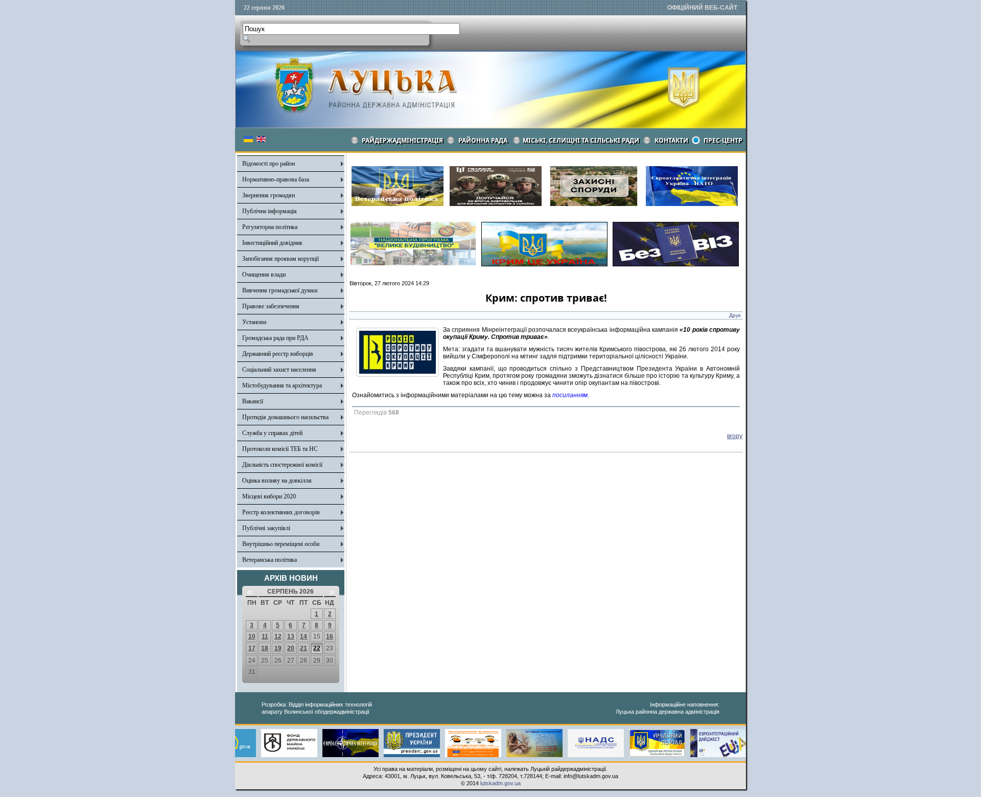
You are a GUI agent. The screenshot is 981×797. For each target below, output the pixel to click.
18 (264, 648)
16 (329, 636)
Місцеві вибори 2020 (269, 496)
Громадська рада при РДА (275, 337)
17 (251, 648)
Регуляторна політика (269, 227)
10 (251, 636)
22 (316, 648)
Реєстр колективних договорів (281, 512)
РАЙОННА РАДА (482, 140)
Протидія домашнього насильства (285, 417)
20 (290, 648)
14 (303, 636)
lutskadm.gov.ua (500, 783)
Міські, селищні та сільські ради (581, 140)
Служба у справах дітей (272, 433)
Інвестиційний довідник (272, 242)
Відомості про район (268, 163)
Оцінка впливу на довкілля (277, 480)
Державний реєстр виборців (277, 353)
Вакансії (252, 401)
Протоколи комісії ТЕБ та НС (280, 448)
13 (290, 636)
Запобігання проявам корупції (280, 258)
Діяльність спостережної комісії (282, 464)
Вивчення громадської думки (279, 290)
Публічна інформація (269, 211)
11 (265, 636)
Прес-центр (723, 140)
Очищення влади (264, 274)
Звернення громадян (268, 195)
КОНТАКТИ (671, 140)
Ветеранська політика (269, 559)
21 (303, 648)
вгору (734, 436)
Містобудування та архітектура (282, 385)
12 (278, 636)
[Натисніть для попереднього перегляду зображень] (397, 374)
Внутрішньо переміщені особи (280, 544)
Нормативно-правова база (275, 179)
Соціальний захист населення (279, 369)
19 (278, 648)
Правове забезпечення (270, 306)
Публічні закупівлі (266, 528)
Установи (254, 322)
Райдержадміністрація (402, 140)
